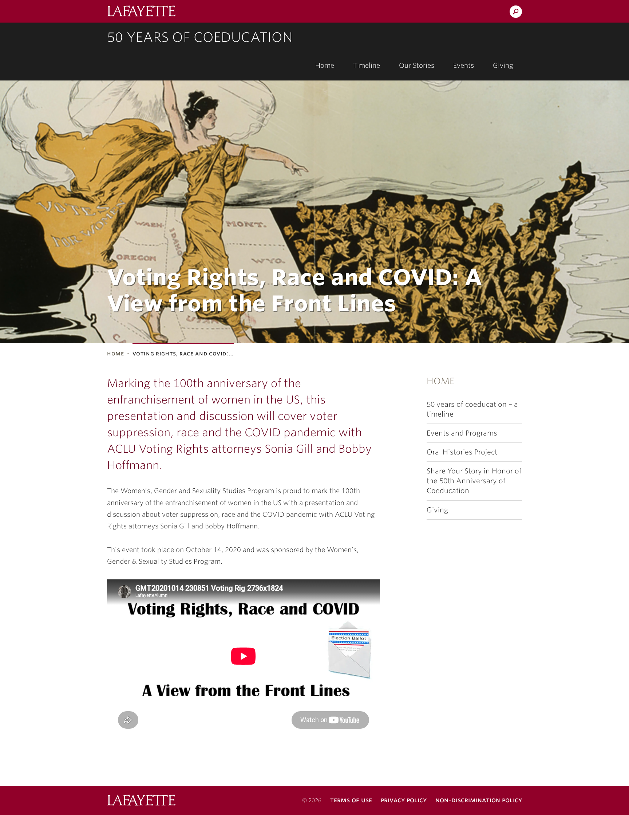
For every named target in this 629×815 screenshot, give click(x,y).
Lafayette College (141, 801)
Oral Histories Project (462, 452)
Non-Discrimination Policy (478, 800)
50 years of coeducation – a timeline (472, 409)
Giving (503, 65)
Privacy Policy (404, 800)
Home (324, 65)
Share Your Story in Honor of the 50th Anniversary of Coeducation (474, 481)
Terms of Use (351, 800)
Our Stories (416, 65)
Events (463, 65)
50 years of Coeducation (200, 37)
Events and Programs (462, 433)
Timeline (366, 65)
